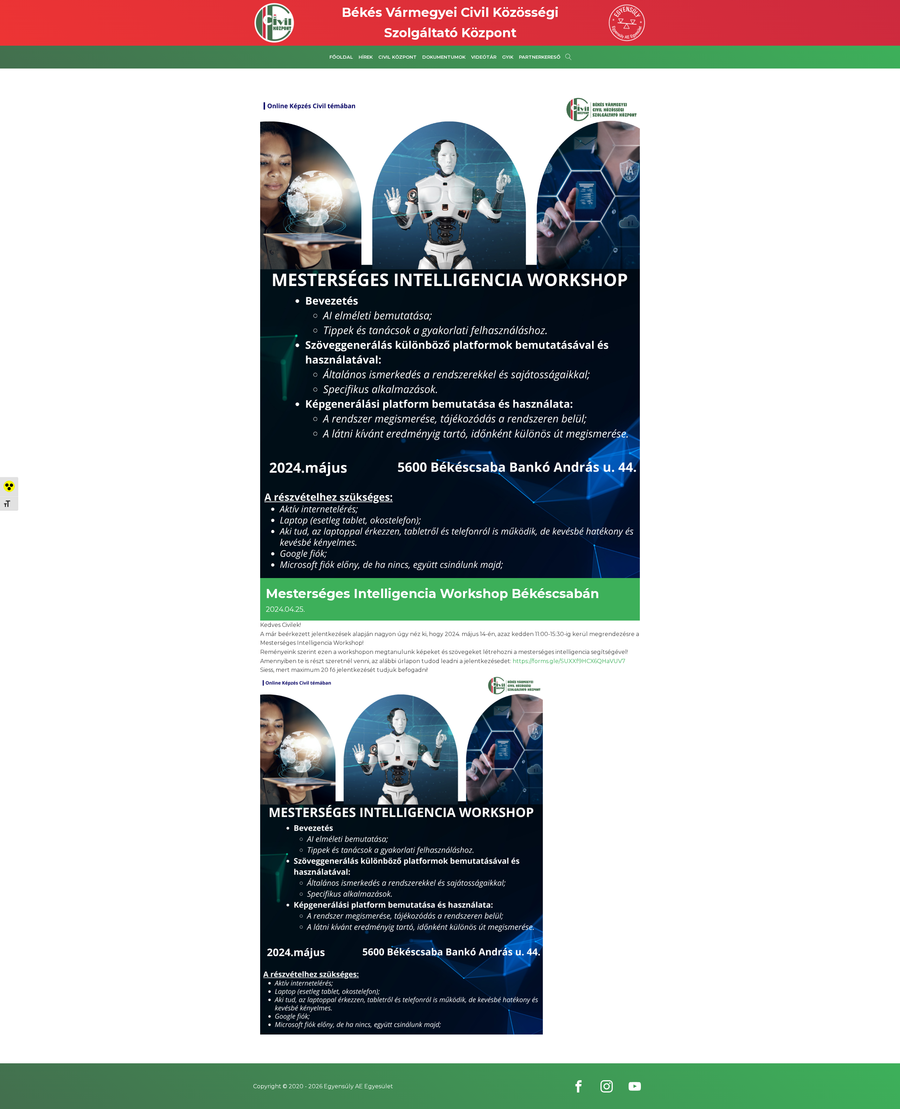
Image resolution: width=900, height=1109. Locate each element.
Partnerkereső (539, 57)
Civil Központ (397, 57)
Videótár (483, 57)
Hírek (366, 57)
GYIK (507, 57)
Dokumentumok (443, 57)
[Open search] (568, 56)
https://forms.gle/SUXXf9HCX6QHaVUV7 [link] (569, 661)
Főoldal (341, 57)
